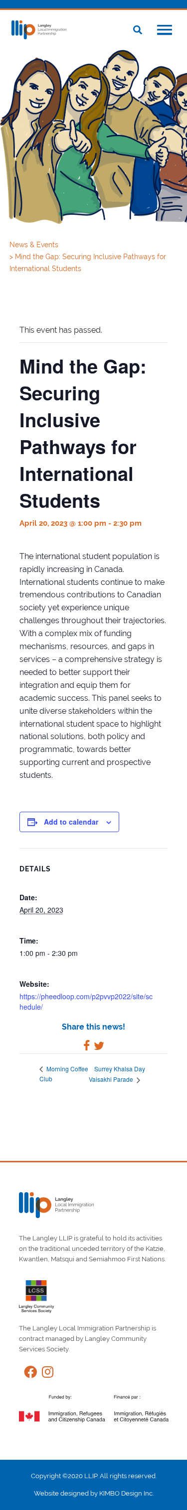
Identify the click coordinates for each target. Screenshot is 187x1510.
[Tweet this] (99, 1047)
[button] (164, 30)
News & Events (34, 245)
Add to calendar (71, 822)
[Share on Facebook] (86, 1047)
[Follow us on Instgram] (45, 1374)
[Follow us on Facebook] (28, 1374)
